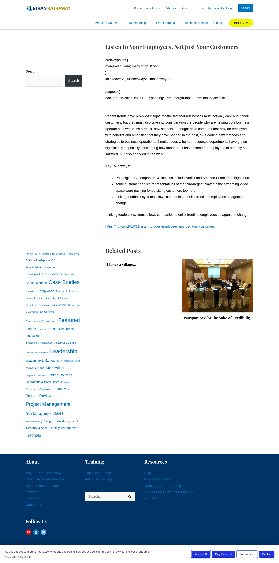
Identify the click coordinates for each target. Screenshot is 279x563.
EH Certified (47, 311)
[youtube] (29, 532)
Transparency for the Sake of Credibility (216, 317)
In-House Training (98, 479)
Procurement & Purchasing (38, 389)
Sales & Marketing (34, 421)
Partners (32, 492)
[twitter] (44, 532)
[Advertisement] (54, 168)
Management (35, 368)
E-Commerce (32, 312)
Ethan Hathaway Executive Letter (41, 321)
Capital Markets (36, 283)
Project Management (48, 404)
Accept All (201, 554)
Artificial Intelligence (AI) (40, 260)
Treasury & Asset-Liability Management (52, 428)
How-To (42, 329)
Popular (65, 382)
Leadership (63, 351)
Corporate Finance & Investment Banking (47, 298)
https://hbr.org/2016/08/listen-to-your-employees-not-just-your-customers (160, 226)
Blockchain (69, 274)
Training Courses (98, 473)
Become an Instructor (42, 486)
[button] (191, 8)
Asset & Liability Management (41, 267)
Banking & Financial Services (44, 274)
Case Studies (64, 282)
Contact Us (34, 505)
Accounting (31, 253)
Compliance (45, 291)
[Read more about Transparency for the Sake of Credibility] (217, 285)
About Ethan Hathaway (43, 473)
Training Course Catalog (162, 486)
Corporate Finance (67, 291)
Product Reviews (39, 396)
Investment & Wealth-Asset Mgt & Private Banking (51, 342)
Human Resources (61, 328)
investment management (37, 352)
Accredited (73, 253)
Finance (31, 328)
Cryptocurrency (58, 305)
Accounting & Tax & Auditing (52, 254)
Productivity (60, 389)
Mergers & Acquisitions (36, 375)
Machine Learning (72, 361)
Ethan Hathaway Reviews (45, 479)
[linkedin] (36, 532)
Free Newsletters (157, 479)
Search (31, 71)
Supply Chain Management (61, 421)
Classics (30, 291)
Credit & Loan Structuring (37, 305)
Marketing (55, 368)
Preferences (247, 554)
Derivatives (73, 305)
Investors (32, 498)
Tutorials (33, 435)
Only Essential (223, 554)
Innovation (33, 335)
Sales (58, 413)
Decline (266, 554)
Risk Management (38, 414)
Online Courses (60, 375)
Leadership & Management (44, 360)
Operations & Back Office (42, 382)
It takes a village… (120, 264)
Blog (147, 473)
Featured (69, 320)
